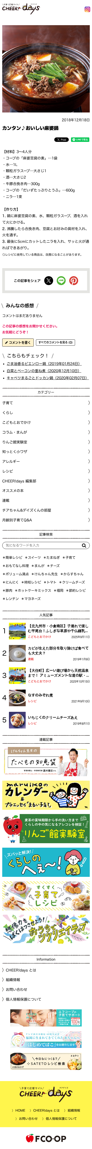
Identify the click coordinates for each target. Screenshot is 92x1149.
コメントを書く (19, 342)
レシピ (32, 701)
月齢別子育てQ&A (17, 520)
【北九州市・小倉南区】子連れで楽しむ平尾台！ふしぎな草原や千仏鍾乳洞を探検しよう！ (58, 628)
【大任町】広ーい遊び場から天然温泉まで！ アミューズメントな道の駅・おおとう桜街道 (59, 673)
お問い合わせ (16, 989)
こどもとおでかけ (39, 636)
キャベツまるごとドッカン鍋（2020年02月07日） (48, 378)
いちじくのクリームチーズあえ (53, 717)
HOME (20, 1110)
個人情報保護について (23, 999)
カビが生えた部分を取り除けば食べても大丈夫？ (58, 650)
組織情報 (13, 980)
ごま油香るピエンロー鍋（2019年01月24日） (44, 363)
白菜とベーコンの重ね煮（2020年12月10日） (44, 371)
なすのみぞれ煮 (40, 695)
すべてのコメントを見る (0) (55, 342)
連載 (5, 500)
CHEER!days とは (21, 970)
